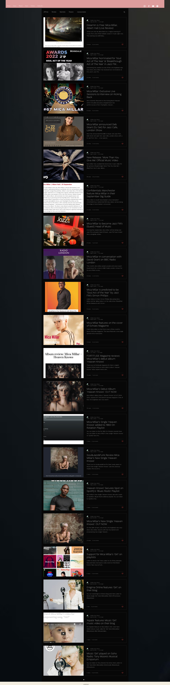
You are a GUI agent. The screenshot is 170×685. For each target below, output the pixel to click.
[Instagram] (144, 6)
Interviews (62, 12)
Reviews (54, 12)
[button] (124, 12)
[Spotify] (157, 6)
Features (71, 12)
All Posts (45, 12)
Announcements (81, 12)
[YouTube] (153, 6)
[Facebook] (149, 6)
